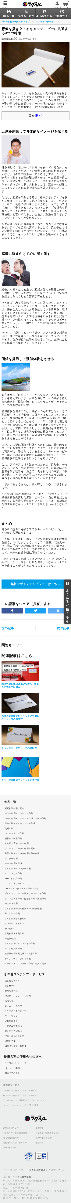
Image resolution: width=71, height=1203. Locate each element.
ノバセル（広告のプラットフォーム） (20, 1091)
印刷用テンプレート (18, 996)
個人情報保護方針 (11, 1138)
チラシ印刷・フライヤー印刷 (19, 813)
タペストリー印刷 (13, 873)
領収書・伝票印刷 (13, 838)
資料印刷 (9, 828)
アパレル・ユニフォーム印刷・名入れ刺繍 (25, 963)
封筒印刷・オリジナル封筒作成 (20, 823)
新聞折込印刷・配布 (14, 808)
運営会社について (11, 1128)
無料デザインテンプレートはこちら (36, 584)
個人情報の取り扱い (44, 1138)
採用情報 (40, 1128)
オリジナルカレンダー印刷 (18, 868)
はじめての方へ (12, 981)
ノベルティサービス (14, 883)
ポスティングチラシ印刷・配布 (20, 848)
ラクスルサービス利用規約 (15, 1133)
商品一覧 (10, 802)
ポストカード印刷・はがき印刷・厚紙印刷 (25, 898)
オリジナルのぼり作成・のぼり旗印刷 (23, 908)
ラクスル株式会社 (38, 1170)
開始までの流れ (12, 1073)
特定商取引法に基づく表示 (47, 1133)
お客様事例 (10, 985)
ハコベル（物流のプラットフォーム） (20, 1095)
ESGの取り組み (10, 1148)
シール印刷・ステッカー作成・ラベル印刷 (25, 818)
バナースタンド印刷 (14, 833)
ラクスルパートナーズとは (18, 1063)
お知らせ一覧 (11, 991)
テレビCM (10, 928)
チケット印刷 (11, 903)
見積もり (9, 1001)
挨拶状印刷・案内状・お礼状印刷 (21, 953)
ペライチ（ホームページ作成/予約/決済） (22, 1105)
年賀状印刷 (10, 938)
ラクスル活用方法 (13, 1026)
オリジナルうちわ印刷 (16, 918)
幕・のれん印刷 (12, 913)
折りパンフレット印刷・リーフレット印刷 (25, 893)
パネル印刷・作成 (13, 948)
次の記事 (63, 628)
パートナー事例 (12, 1068)
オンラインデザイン (14, 923)
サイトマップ (11, 1016)
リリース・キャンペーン (17, 1011)
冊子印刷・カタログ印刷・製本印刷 (22, 853)
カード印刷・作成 (13, 863)
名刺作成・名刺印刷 (14, 933)
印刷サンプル (14, 1046)
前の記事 (8, 628)
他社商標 (40, 1143)
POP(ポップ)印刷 (13, 878)
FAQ (14, 1036)
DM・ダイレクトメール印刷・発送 (22, 888)
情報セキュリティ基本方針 (15, 1143)
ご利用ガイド (11, 1021)
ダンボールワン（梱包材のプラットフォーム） (24, 1100)
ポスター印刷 (11, 858)
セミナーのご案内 (13, 1031)
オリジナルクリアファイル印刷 (20, 943)
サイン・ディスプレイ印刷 (18, 958)
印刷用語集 (10, 1041)
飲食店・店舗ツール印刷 (17, 843)
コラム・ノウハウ (13, 1006)
